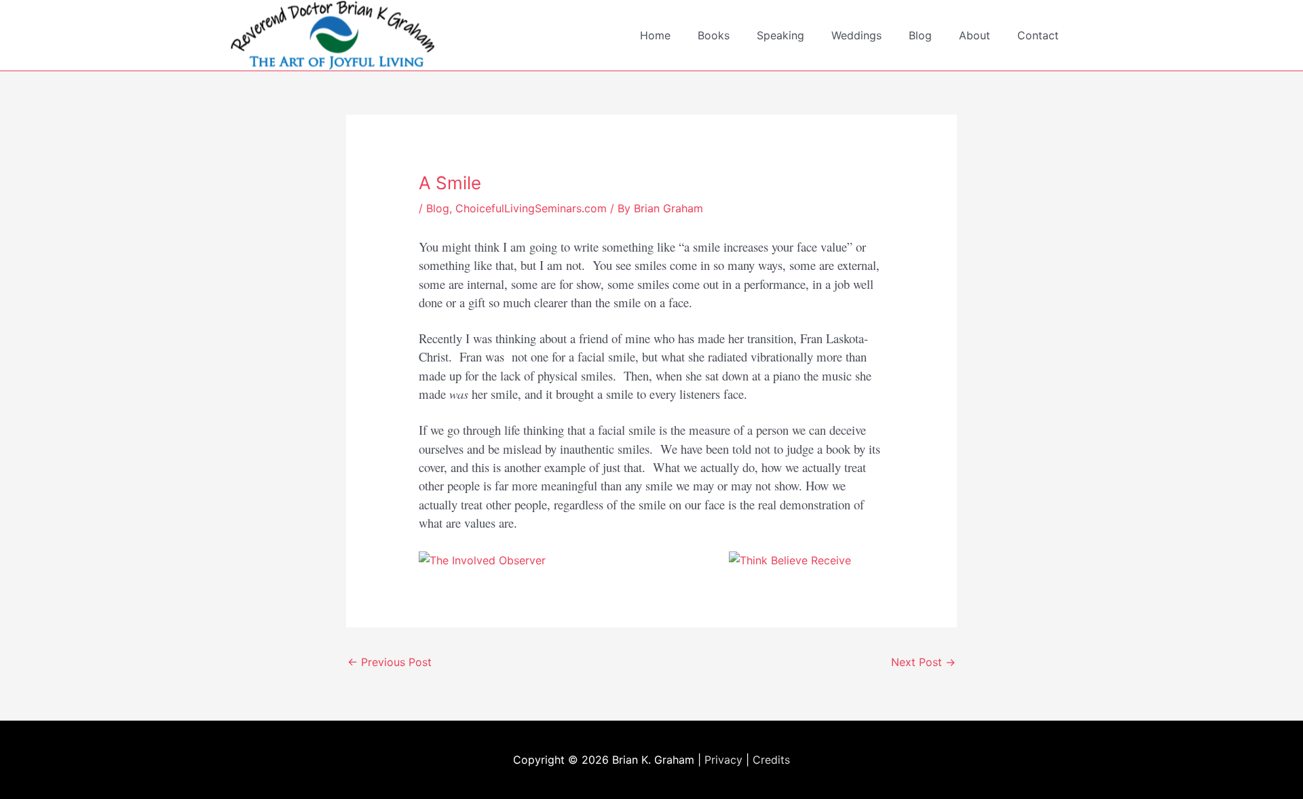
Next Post (923, 662)
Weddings (856, 35)
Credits (771, 759)
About (974, 35)
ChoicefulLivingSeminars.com (531, 208)
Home (655, 35)
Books (714, 35)
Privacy (723, 759)
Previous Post (389, 662)
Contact (1038, 35)
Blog (920, 35)
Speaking (780, 35)
